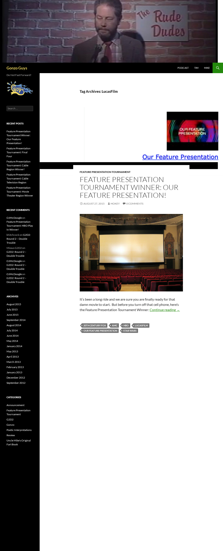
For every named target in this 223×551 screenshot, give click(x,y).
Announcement (15, 405)
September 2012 (16, 382)
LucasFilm (141, 325)
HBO (126, 325)
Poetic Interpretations (19, 430)
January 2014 (14, 346)
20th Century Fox (94, 325)
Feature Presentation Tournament (105, 172)
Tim (196, 67)
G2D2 (10, 419)
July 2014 (12, 330)
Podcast (183, 67)
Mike (207, 67)
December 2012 (16, 377)
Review (11, 435)
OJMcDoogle (14, 217)
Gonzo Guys (17, 67)
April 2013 (13, 356)
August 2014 (14, 325)
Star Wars (130, 330)
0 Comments (134, 203)
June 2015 (13, 314)
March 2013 (14, 361)
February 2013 (15, 367)
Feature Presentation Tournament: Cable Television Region (18, 178)
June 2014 (13, 335)
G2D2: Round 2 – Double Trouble (19, 238)
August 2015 (14, 304)
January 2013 (14, 372)
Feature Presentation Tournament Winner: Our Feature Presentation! (129, 187)
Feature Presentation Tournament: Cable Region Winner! (18, 165)
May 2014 (12, 341)
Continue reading (165, 310)
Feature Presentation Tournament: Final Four (18, 152)
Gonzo (10, 424)
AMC (114, 325)
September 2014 (16, 320)
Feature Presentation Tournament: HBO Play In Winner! (20, 225)
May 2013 (12, 351)
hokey (115, 203)
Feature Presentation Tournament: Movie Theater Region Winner (20, 191)
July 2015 (12, 309)
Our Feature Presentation (100, 330)
